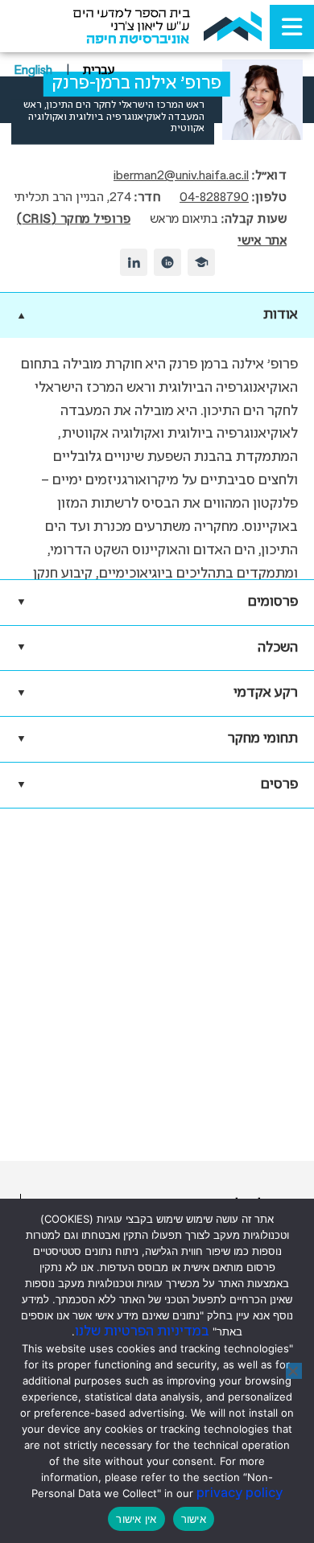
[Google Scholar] (201, 262)
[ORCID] (167, 262)
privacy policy (239, 1493)
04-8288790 (214, 198)
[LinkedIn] (133, 262)
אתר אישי (262, 241)
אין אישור (136, 1518)
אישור (193, 1518)
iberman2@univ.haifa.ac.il (181, 176)
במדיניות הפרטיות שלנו (142, 1332)
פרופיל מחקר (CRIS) (73, 220)
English (33, 71)
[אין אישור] (294, 1371)
